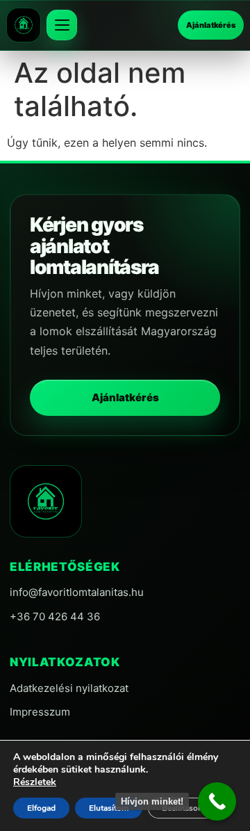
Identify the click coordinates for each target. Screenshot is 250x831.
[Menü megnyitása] (62, 25)
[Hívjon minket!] (217, 801)
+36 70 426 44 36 (55, 616)
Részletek (34, 782)
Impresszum (40, 711)
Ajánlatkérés (210, 25)
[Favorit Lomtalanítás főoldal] (23, 25)
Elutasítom (108, 808)
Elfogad (41, 808)
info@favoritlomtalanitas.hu (77, 592)
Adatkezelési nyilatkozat (69, 688)
